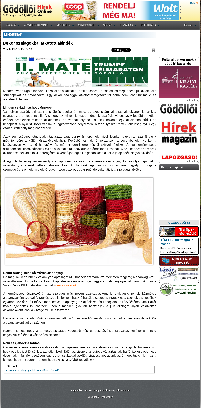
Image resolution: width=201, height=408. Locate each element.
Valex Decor (43, 370)
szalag (22, 370)
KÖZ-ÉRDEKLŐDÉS (35, 25)
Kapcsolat (76, 390)
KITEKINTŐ (148, 25)
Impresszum (91, 390)
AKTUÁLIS (63, 25)
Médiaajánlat (123, 390)
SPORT (107, 25)
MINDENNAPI (86, 25)
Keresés (188, 25)
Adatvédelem (106, 390)
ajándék (31, 370)
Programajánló (172, 167)
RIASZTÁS (126, 25)
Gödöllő (11, 25)
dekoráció (11, 370)
